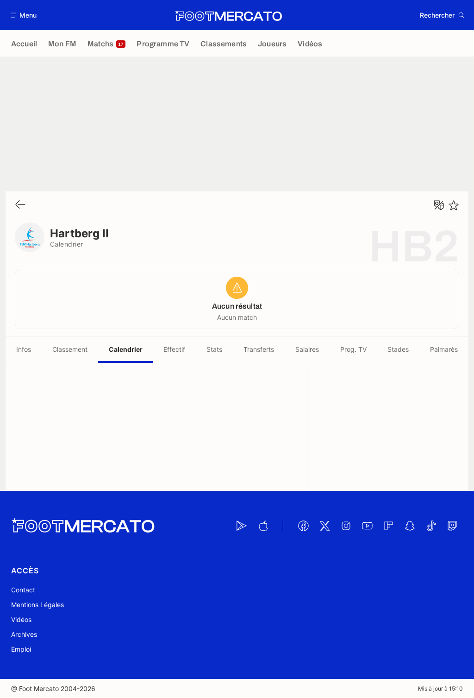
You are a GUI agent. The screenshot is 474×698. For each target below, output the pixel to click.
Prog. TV (353, 349)
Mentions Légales (37, 605)
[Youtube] (367, 526)
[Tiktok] (431, 526)
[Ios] (263, 526)
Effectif (174, 349)
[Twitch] (452, 526)
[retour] (20, 205)
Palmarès (444, 349)
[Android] (242, 526)
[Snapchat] (410, 526)
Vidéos (21, 619)
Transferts (258, 349)
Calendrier (126, 349)
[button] (24, 15)
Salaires (307, 349)
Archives (24, 634)
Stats (214, 349)
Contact (23, 590)
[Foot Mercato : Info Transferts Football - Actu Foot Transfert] (228, 15)
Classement (69, 349)
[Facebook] (303, 526)
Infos (23, 349)
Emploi (21, 649)
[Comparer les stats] (438, 205)
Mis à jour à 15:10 (440, 688)
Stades (398, 349)
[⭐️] (453, 205)
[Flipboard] (388, 526)
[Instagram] (346, 526)
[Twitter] (324, 526)
